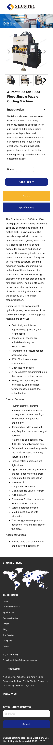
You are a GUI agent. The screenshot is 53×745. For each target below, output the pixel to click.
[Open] (50, 7)
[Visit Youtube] (12, 699)
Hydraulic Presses (11, 606)
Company (7, 640)
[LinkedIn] (31, 169)
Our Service (8, 635)
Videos (6, 623)
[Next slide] (44, 51)
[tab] (22, 82)
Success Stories (10, 618)
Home (5, 601)
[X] (25, 169)
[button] (12, 80)
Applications (8, 612)
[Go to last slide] (8, 51)
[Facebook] (18, 169)
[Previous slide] (8, 80)
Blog (5, 629)
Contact (6, 646)
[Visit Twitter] (8, 699)
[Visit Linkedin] (4, 699)
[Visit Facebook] (17, 699)
